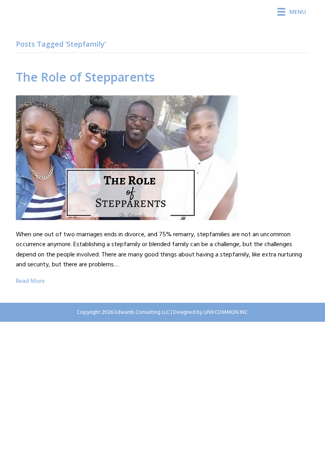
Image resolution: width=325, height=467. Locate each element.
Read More (30, 281)
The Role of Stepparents (85, 77)
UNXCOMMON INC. (226, 312)
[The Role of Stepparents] (127, 157)
